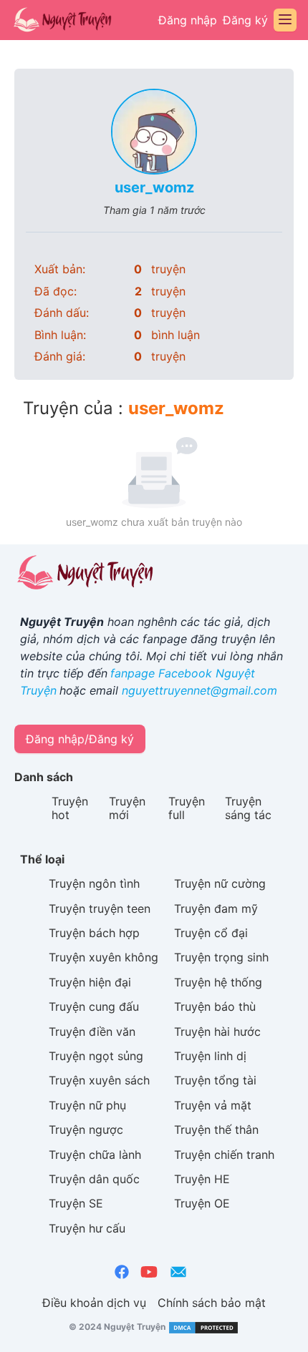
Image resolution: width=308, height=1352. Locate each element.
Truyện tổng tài (215, 1080)
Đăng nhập (187, 20)
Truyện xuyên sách (99, 1080)
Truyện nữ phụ (87, 1105)
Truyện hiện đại (90, 982)
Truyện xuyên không (103, 957)
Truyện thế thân (216, 1129)
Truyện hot (70, 807)
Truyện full (186, 807)
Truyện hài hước (217, 1031)
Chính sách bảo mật (212, 1302)
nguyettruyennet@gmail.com (199, 690)
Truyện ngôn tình (94, 883)
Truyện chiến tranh (224, 1154)
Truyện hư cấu (87, 1228)
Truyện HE (202, 1179)
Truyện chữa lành (95, 1154)
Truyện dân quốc (94, 1179)
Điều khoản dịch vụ (94, 1302)
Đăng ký (245, 20)
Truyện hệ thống (218, 982)
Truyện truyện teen (99, 908)
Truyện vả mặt (212, 1105)
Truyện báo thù (215, 1006)
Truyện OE (202, 1203)
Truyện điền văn (92, 1031)
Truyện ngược (86, 1129)
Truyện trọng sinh (221, 957)
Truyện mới (127, 807)
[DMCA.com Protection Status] (202, 1326)
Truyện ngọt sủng (96, 1056)
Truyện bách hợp (94, 933)
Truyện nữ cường (220, 883)
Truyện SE (76, 1203)
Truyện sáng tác (248, 807)
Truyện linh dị (210, 1056)
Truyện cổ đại (211, 933)
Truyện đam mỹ (216, 908)
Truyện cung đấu (94, 1006)
